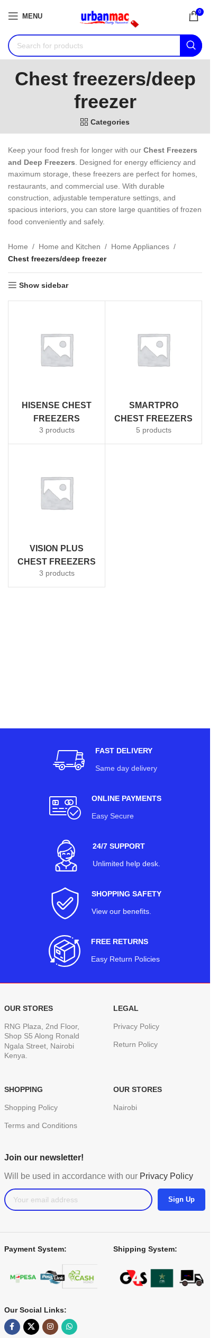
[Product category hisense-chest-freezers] (56, 372)
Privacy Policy (136, 1026)
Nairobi (125, 1107)
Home (18, 246)
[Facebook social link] (12, 1327)
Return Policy (135, 1044)
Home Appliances (140, 246)
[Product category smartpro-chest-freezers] (153, 372)
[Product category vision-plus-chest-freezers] (56, 515)
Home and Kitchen (70, 246)
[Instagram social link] (50, 1327)
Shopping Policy (31, 1107)
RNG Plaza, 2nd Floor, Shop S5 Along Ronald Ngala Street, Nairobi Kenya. (41, 1041)
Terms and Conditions (40, 1125)
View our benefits (120, 911)
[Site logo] (104, 15)
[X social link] (31, 1327)
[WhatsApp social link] (69, 1327)
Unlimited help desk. (126, 863)
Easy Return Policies (126, 959)
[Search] (191, 45)
